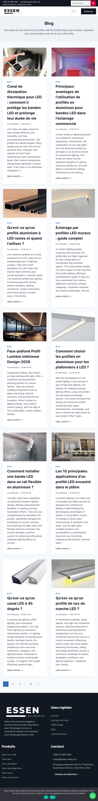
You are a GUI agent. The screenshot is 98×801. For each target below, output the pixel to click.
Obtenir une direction (66, 774)
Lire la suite (15, 176)
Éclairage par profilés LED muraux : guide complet (73, 232)
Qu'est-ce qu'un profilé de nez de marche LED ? (70, 603)
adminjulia (14, 124)
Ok (46, 797)
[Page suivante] (38, 684)
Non (52, 797)
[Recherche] (93, 3)
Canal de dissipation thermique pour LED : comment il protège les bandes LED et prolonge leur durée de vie (24, 102)
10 (30, 684)
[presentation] (24, 62)
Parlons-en (88, 11)
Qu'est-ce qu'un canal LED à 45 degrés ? (21, 603)
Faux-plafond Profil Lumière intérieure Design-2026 (23, 356)
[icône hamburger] (73, 11)
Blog (9, 82)
